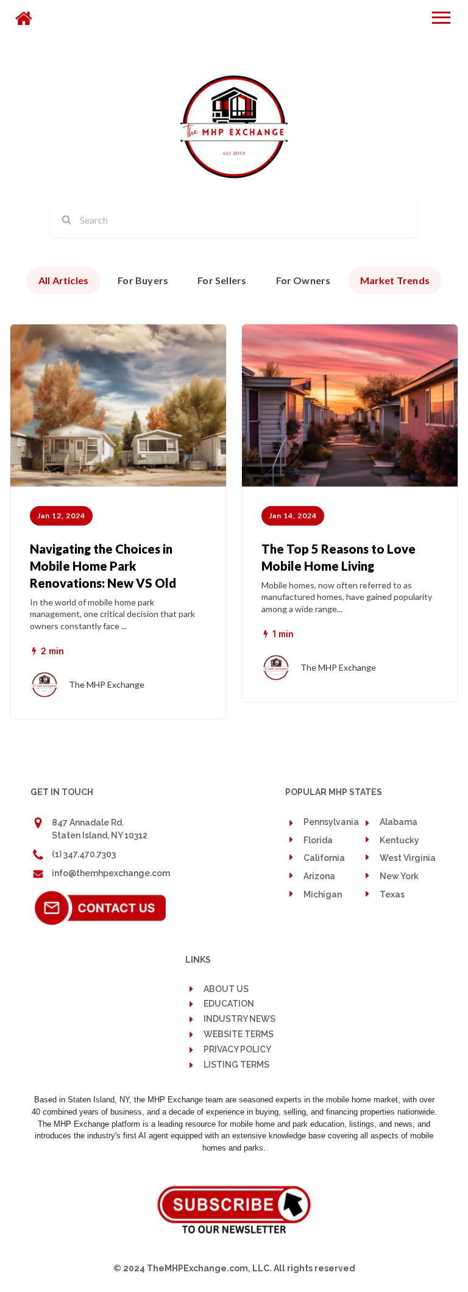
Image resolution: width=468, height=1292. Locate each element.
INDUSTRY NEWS (239, 1019)
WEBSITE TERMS (239, 1034)
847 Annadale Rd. (88, 822)
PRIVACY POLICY (237, 1049)
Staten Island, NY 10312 (99, 835)
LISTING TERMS (236, 1064)
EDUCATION (229, 1003)
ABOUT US (226, 989)
